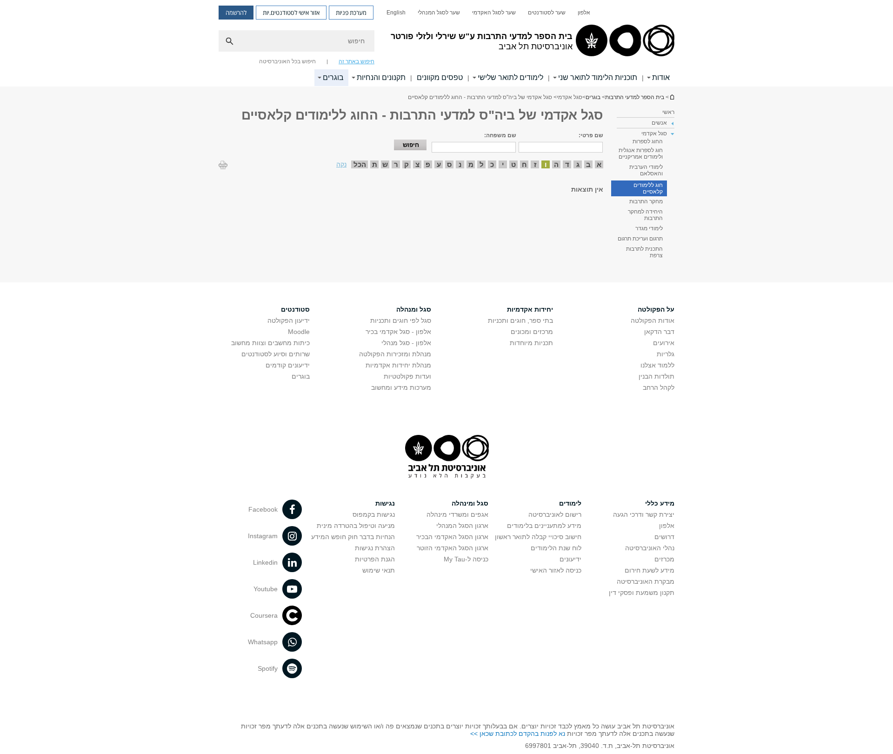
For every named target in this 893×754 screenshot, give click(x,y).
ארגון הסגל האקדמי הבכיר (452, 536)
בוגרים (333, 77)
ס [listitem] (449, 164)
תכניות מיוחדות (531, 343)
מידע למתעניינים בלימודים (544, 525)
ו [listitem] (546, 164)
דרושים (664, 536)
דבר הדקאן (659, 331)
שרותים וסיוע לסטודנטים (275, 354)
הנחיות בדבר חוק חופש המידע (353, 536)
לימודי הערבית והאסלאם (646, 170)
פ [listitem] (428, 164)
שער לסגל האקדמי (494, 12)
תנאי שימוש (378, 570)
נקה (341, 164)
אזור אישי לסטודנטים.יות (291, 12)
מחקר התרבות (646, 201)
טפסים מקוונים (440, 77)
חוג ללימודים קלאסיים (648, 188)
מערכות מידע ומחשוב (401, 387)
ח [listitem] (524, 164)
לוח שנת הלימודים (556, 548)
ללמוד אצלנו (657, 365)
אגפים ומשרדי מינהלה (457, 514)
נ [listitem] (460, 164)
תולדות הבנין (656, 376)
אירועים (663, 343)
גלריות (665, 354)
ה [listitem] (556, 164)
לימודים (570, 503)
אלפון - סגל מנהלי (406, 343)
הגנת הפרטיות (375, 559)
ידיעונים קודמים (288, 365)
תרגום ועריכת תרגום (640, 238)
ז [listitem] (535, 164)
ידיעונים (570, 559)
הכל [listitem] (359, 164)
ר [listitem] (396, 164)
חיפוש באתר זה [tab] (356, 61)
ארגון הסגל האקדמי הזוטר (452, 548)
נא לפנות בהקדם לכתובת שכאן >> (517, 733)
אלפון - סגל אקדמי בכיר (398, 331)
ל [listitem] (482, 164)
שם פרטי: (591, 135)
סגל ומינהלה (470, 503)
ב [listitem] (588, 164)
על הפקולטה (656, 309)
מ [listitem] (470, 164)
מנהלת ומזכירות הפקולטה (395, 354)
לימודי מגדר (649, 228)
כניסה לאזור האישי (555, 570)
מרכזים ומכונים (532, 331)
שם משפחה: (500, 135)
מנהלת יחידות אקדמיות (398, 365)
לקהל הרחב (658, 387)
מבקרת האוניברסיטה (645, 581)
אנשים (659, 123)
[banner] (446, 43)
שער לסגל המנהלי (439, 12)
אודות (661, 77)
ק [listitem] (406, 164)
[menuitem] (584, 12)
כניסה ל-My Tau (466, 559)
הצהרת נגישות (375, 548)
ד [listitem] (567, 164)
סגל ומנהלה (413, 309)
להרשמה (236, 12)
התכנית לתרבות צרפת (644, 252)
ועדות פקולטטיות (407, 376)
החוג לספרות (648, 141)
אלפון (584, 12)
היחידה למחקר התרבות (645, 214)
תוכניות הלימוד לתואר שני (597, 77)
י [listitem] (503, 164)
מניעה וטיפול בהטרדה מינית (356, 525)
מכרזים (664, 559)
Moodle (299, 331)
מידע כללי (659, 503)
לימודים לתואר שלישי (510, 77)
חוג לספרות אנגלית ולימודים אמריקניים (641, 153)
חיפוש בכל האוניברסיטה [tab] (287, 61)
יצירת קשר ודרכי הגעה (643, 514)
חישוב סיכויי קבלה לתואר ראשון (538, 536)
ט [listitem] (513, 164)
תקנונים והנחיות (381, 77)
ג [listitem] (578, 164)
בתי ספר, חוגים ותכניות (520, 320)
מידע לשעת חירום (649, 570)
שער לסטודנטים (547, 12)
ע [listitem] (439, 164)
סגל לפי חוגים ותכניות (400, 320)
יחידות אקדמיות (530, 309)
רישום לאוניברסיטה (554, 514)
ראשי (668, 112)
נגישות (385, 503)
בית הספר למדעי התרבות (671, 97)
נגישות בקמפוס (374, 514)
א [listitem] (599, 164)
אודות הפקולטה (652, 320)
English (396, 12)
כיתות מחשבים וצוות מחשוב (270, 343)
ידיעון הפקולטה (288, 320)
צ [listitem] (417, 164)
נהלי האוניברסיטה (649, 548)
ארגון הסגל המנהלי (462, 525)
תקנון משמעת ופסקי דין (641, 592)
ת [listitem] (374, 164)
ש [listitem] (385, 164)
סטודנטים (295, 309)
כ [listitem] (492, 164)
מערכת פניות (351, 12)
